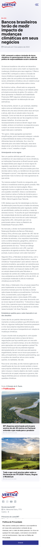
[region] (20, 533)
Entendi (20, 542)
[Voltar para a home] (8, 5)
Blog (3, 18)
